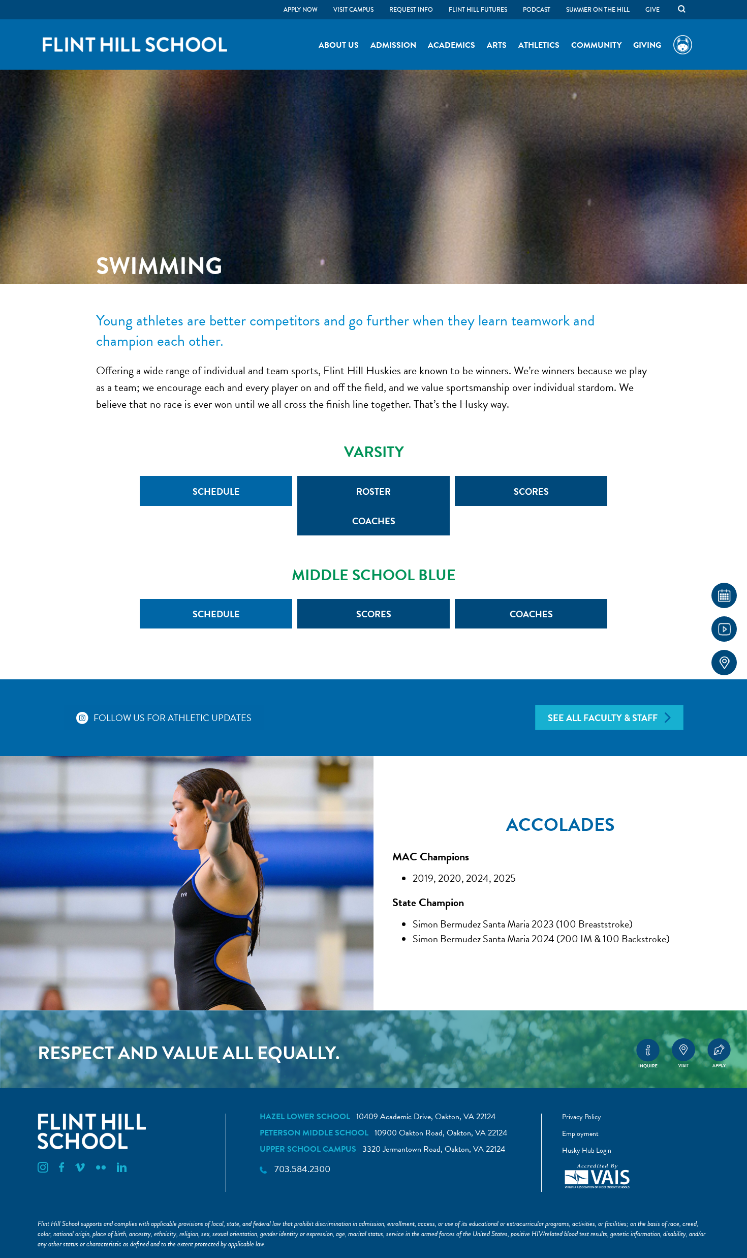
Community (596, 45)
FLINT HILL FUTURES (478, 9)
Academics (451, 45)
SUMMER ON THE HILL (598, 9)
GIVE (652, 9)
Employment (580, 1133)
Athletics (538, 45)
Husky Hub (683, 45)
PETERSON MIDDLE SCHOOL (314, 1133)
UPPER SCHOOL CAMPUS (308, 1149)
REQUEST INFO (411, 9)
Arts (497, 45)
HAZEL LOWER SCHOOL (305, 1117)
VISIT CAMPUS (353, 9)
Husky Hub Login (586, 1150)
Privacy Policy (581, 1117)
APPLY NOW (301, 9)
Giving (647, 45)
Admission (393, 45)
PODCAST (536, 9)
